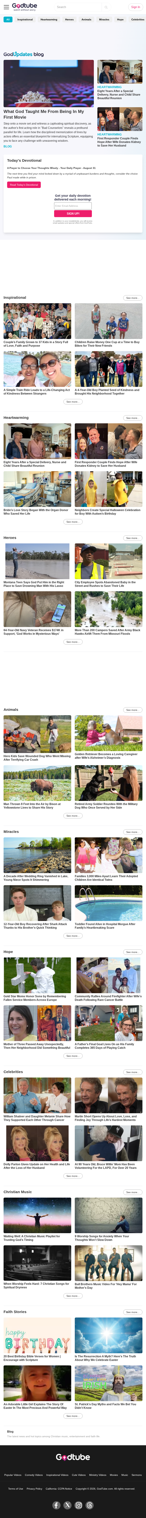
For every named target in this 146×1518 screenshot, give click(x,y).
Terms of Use (15, 1488)
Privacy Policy (34, 1488)
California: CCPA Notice (59, 1488)
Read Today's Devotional (24, 184)
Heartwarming (49, 19)
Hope (120, 19)
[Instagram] (78, 1505)
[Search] (106, 7)
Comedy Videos (34, 1475)
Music (124, 1475)
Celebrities (13, 1072)
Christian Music (18, 1192)
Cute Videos (79, 1475)
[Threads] (89, 1505)
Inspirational (25, 19)
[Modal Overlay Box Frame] (73, 209)
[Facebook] (56, 1505)
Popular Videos (12, 1475)
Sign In (135, 7)
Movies (114, 1475)
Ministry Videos (97, 1475)
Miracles (104, 19)
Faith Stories (15, 1312)
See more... (132, 297)
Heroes (69, 19)
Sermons (137, 1475)
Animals (86, 19)
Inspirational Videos (57, 1475)
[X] (67, 1505)
